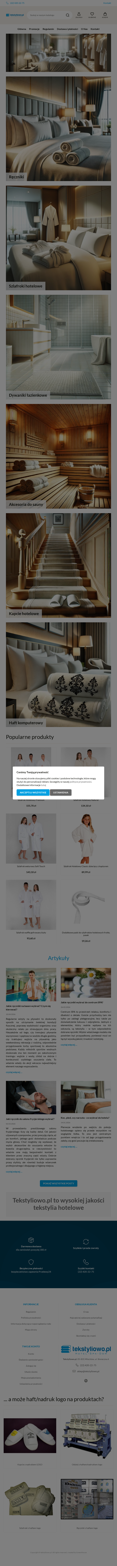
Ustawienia (60, 792)
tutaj (43, 785)
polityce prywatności (80, 781)
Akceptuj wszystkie (33, 792)
